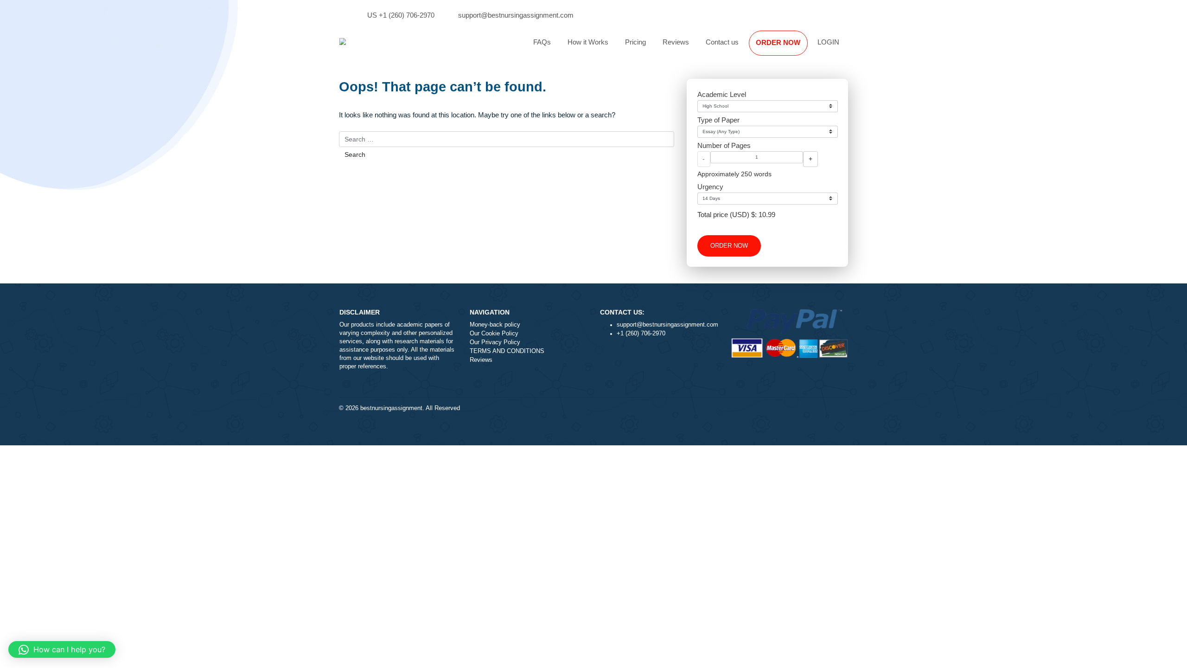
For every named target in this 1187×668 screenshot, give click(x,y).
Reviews (676, 42)
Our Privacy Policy (495, 342)
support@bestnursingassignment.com (516, 15)
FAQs (542, 42)
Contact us (722, 42)
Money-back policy (495, 324)
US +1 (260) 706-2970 (400, 15)
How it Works (588, 42)
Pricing (635, 42)
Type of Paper (718, 120)
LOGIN (828, 42)
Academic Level (721, 94)
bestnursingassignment (391, 408)
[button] (61, 649)
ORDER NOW (778, 42)
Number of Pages (724, 145)
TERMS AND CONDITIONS (507, 351)
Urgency (710, 187)
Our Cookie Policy (494, 333)
